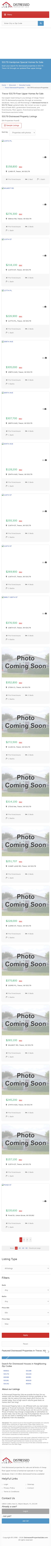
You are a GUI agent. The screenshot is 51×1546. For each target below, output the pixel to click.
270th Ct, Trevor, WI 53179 (19, 687)
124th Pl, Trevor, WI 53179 (19, 171)
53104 (28, 1374)
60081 (28, 1377)
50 (27, 1248)
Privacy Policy (9, 1488)
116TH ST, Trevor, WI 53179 (19, 525)
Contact (30, 1488)
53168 (28, 1371)
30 (20, 1248)
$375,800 (12, 980)
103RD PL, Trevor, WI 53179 (19, 985)
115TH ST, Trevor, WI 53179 (19, 270)
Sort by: (5, 132)
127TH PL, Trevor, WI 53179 (19, 321)
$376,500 (12, 623)
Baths (4, 1296)
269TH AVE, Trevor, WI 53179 (20, 423)
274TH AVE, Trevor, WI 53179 (20, 1105)
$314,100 (12, 801)
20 (16, 1248)
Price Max (6, 1319)
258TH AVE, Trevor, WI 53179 (20, 372)
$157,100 (12, 1159)
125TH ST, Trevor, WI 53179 (19, 1164)
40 (23, 1248)
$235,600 (12, 1210)
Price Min (5, 1308)
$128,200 (12, 469)
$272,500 (12, 742)
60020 (28, 1380)
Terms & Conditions (11, 1492)
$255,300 (12, 520)
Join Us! (25, 1521)
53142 (6, 1384)
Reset (25, 1344)
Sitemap (30, 1484)
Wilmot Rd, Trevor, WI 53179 (19, 219)
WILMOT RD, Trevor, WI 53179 (20, 1045)
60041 (28, 1384)
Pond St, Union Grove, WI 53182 (21, 1215)
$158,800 (12, 166)
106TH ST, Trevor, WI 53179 (19, 628)
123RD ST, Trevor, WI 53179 (19, 926)
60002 (6, 1371)
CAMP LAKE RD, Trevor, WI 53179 (22, 866)
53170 (6, 1374)
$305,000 (12, 367)
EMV (20, 167)
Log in (25, 1511)
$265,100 (12, 1040)
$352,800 (12, 682)
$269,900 (12, 571)
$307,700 (12, 418)
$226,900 (12, 316)
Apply (25, 1335)
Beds (4, 1285)
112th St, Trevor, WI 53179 (19, 747)
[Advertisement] (25, 43)
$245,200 (12, 1100)
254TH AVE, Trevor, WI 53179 (20, 474)
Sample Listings (12, 125)
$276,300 (12, 214)
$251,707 (12, 861)
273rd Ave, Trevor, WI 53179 (19, 807)
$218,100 (12, 265)
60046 (6, 1377)
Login (6, 1484)
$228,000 (12, 921)
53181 (6, 1380)
